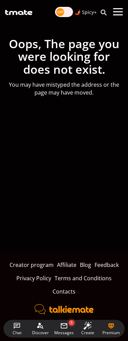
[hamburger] (118, 12)
